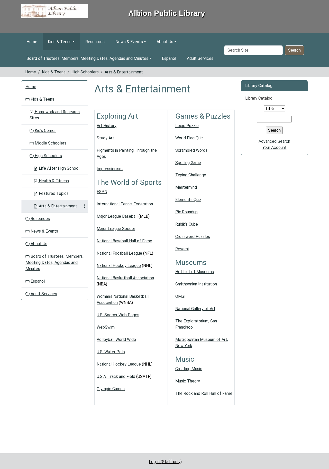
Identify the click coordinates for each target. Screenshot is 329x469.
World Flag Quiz (189, 138)
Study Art (105, 138)
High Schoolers (85, 72)
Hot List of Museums (194, 271)
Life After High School (58, 168)
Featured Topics (53, 193)
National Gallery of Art (195, 308)
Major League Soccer (116, 228)
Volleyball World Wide (116, 339)
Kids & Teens (59, 41)
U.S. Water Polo (111, 351)
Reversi (182, 248)
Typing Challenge (190, 175)
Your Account (274, 147)
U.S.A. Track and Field (116, 376)
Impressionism (110, 168)
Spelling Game (188, 162)
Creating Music (188, 368)
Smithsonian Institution (196, 284)
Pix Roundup (186, 211)
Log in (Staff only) (165, 461)
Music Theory (187, 381)
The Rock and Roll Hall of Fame (203, 393)
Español (169, 58)
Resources (95, 41)
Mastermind (186, 187)
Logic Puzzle (187, 125)
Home (31, 41)
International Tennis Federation (125, 204)
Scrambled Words (191, 150)
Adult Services (200, 58)
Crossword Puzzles (192, 236)
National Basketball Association (125, 277)
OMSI (180, 296)
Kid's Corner (45, 130)
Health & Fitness (53, 180)
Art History (106, 125)
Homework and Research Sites (55, 114)
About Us (165, 41)
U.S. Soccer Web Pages (118, 314)
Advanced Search (274, 141)
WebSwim (106, 327)
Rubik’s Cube (186, 224)
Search (294, 50)
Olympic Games (111, 388)
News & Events (129, 41)
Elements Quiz (188, 199)
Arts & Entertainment (57, 206)
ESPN (102, 191)
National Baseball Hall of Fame (124, 240)
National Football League (119, 253)
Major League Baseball (117, 216)
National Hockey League (119, 265)
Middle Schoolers (50, 143)
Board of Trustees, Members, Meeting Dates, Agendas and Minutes (87, 58)
